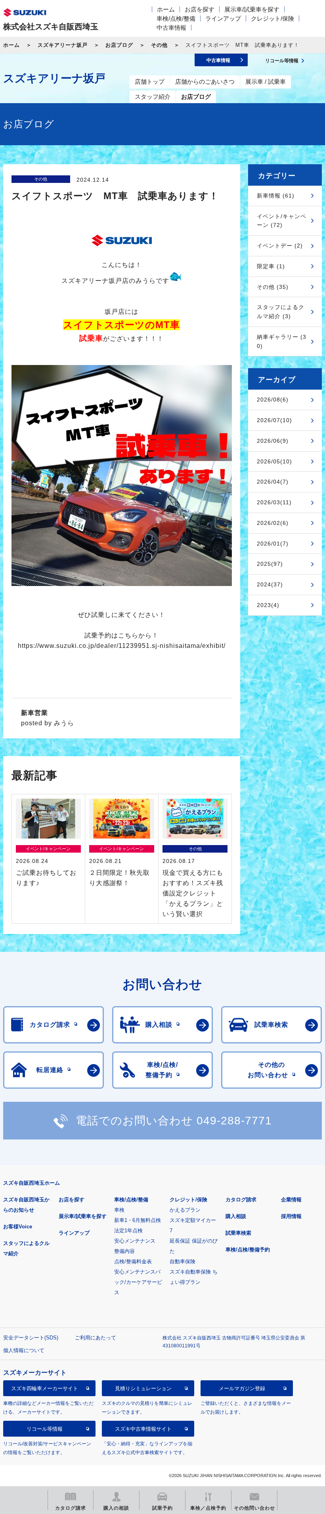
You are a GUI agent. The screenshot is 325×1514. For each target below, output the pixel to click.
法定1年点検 (128, 1230)
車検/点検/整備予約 (248, 1250)
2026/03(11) (274, 502)
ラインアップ (223, 18)
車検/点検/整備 (176, 18)
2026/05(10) (274, 461)
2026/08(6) (273, 399)
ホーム (166, 9)
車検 (119, 1210)
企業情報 (291, 1200)
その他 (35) (273, 287)
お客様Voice (17, 1227)
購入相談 (236, 1216)
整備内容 (124, 1251)
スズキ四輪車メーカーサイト (44, 1388)
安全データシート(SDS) (30, 1338)
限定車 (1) (271, 266)
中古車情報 (171, 28)
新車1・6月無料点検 (137, 1220)
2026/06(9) (273, 441)
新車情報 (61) (275, 195)
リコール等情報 (45, 1429)
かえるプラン (185, 1210)
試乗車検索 (238, 1233)
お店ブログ (119, 45)
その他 (159, 45)
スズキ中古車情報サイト (143, 1429)
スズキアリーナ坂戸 (63, 45)
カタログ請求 (241, 1200)
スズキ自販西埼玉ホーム (31, 1183)
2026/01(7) (273, 543)
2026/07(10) (274, 420)
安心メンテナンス (134, 1241)
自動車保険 (182, 1261)
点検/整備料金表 (133, 1261)
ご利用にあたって (95, 1338)
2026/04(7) (273, 481)
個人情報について (23, 1350)
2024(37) (270, 584)
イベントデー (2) (280, 245)
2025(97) (270, 564)
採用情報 (291, 1216)
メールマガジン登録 (242, 1388)
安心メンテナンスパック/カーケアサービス (138, 1282)
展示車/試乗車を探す (251, 9)
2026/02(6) (273, 523)
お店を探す (199, 9)
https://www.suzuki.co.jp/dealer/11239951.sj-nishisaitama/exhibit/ (122, 645)
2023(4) (268, 605)
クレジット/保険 (272, 18)
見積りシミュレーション (143, 1388)
